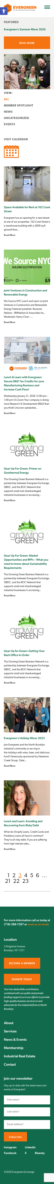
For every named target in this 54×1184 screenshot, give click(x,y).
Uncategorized (16, 118)
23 (25, 881)
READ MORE (27, 42)
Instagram (10, 1147)
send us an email (38, 924)
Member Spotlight (18, 105)
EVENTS (9, 124)
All (6, 99)
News (8, 111)
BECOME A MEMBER (22, 963)
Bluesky (40, 1153)
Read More (9, 235)
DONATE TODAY (22, 979)
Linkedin (30, 1147)
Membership (13, 1048)
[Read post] (27, 71)
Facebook (10, 1153)
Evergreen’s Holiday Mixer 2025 (24, 738)
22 (16, 881)
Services (10, 1031)
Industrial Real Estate (19, 1056)
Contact (10, 1064)
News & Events (15, 1039)
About (8, 1023)
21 (8, 881)
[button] (3, 11)
